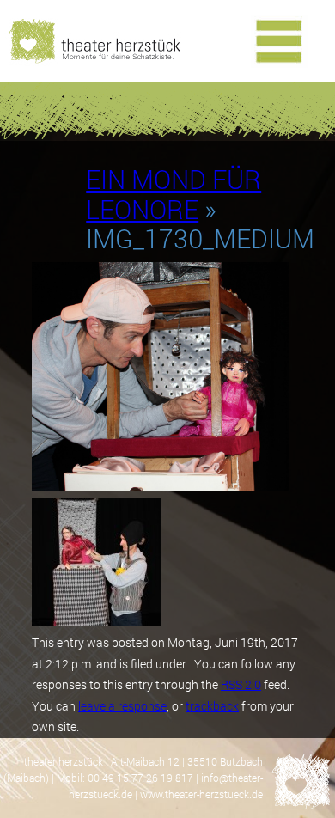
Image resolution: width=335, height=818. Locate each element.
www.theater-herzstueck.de (201, 794)
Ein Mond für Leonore (173, 194)
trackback (212, 706)
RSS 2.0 (241, 684)
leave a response (122, 706)
